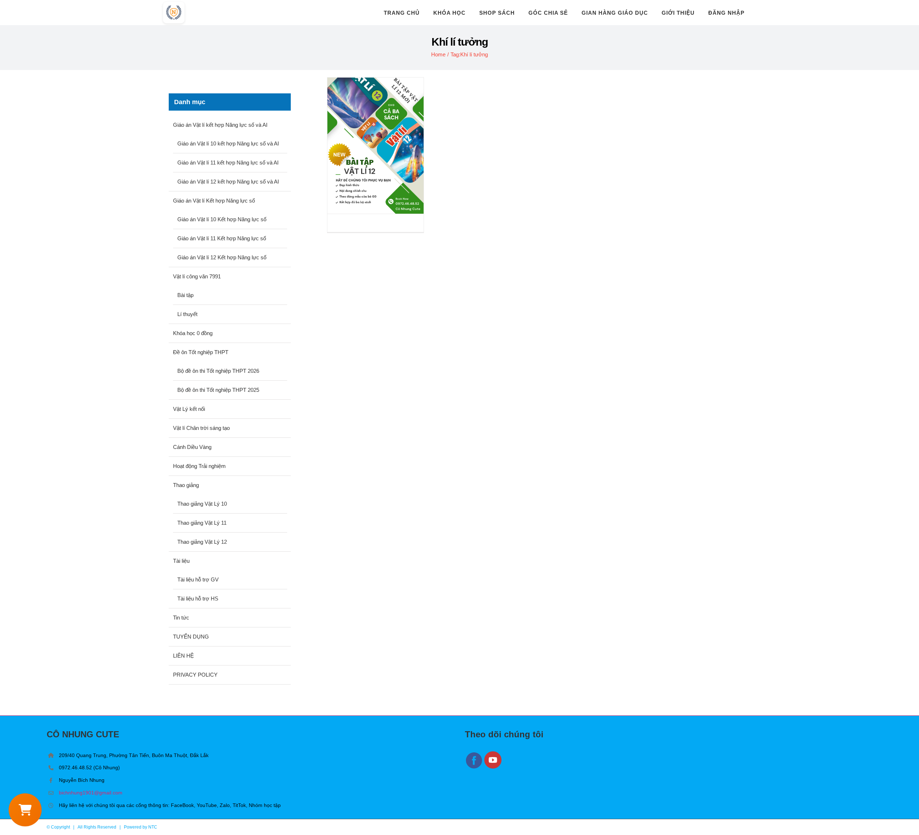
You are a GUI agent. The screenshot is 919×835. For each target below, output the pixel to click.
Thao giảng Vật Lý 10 (202, 504)
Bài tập (185, 295)
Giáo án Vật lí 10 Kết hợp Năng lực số (221, 219)
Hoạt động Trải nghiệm (199, 466)
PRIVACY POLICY (195, 675)
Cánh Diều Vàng (192, 447)
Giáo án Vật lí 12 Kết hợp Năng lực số (221, 257)
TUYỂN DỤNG (191, 637)
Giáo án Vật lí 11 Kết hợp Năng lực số (221, 238)
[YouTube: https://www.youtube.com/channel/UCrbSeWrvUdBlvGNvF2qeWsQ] (493, 767)
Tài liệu (181, 561)
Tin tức (181, 617)
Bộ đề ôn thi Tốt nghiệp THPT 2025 (218, 390)
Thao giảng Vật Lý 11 (202, 523)
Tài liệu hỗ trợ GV (198, 579)
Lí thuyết (187, 314)
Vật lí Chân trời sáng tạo (201, 428)
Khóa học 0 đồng (193, 333)
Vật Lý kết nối (189, 409)
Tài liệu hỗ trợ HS (197, 598)
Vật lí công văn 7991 (197, 276)
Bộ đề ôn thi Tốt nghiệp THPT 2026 (218, 371)
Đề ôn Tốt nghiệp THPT (200, 352)
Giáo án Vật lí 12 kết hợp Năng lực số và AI (228, 181)
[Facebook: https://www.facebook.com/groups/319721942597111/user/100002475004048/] (474, 767)
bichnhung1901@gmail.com (90, 792)
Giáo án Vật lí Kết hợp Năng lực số (214, 201)
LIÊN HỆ (183, 656)
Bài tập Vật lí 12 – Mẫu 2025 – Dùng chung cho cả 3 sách (376, 146)
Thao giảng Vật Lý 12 (202, 542)
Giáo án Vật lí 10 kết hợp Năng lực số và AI (228, 143)
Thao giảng (186, 485)
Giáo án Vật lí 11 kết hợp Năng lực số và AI (228, 162)
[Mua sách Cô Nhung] (25, 809)
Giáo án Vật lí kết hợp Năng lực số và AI (220, 125)
